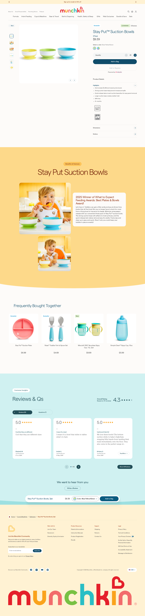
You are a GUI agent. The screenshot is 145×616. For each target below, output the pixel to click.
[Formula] (16, 16)
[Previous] (67, 467)
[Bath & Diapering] (67, 16)
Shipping (97, 529)
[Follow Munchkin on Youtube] (42, 570)
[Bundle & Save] (121, 16)
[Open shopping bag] (132, 12)
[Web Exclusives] (108, 16)
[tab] (22, 412)
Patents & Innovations (77, 529)
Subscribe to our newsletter (16, 547)
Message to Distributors (125, 553)
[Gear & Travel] (53, 16)
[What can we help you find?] (129, 12)
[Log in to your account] (136, 12)
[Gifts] (98, 16)
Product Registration (77, 536)
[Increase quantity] (135, 55)
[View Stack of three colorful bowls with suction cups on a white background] (12, 62)
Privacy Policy (29, 556)
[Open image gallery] (48, 53)
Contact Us (98, 536)
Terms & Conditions (124, 533)
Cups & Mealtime (22, 517)
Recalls (73, 540)
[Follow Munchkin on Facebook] (31, 570)
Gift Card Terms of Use (125, 546)
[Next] (78, 467)
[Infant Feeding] (26, 16)
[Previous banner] (10, 2)
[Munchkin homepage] (72, 10)
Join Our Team (51, 529)
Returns (97, 533)
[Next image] (74, 80)
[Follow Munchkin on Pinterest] (48, 570)
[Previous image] (70, 80)
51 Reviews (134, 25)
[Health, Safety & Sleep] (85, 16)
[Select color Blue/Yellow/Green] (94, 48)
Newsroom (50, 533)
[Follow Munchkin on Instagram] (37, 570)
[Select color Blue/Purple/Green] (98, 48)
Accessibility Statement (125, 550)
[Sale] (130, 16)
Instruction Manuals (77, 533)
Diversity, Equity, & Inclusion (55, 536)
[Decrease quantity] (126, 55)
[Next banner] (135, 2)
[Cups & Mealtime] (40, 16)
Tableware (32, 517)
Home (13, 517)
